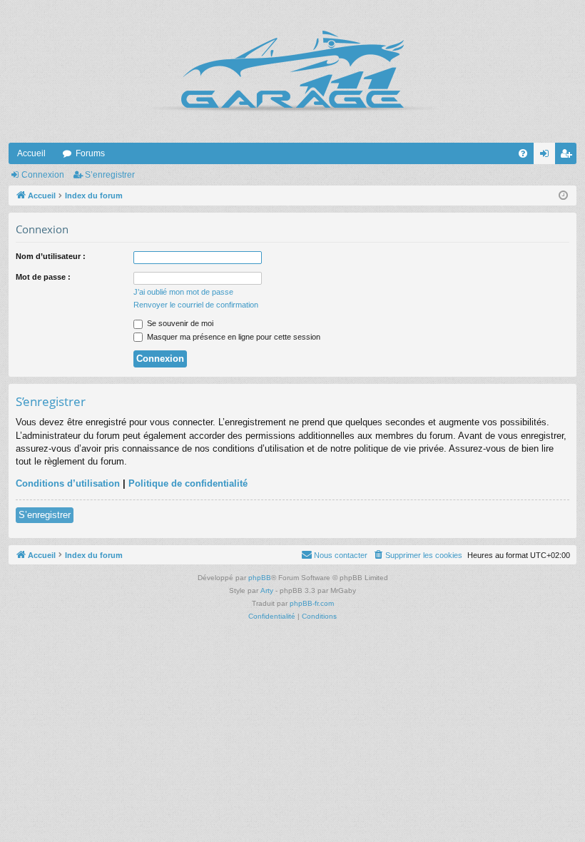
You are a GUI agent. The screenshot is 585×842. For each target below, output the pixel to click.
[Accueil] (292, 71)
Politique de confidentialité (188, 483)
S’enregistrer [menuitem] (568, 156)
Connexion (42, 175)
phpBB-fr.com (312, 603)
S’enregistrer (110, 175)
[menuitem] (523, 153)
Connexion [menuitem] (547, 156)
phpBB (259, 578)
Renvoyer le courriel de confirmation (195, 304)
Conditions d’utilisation (68, 483)
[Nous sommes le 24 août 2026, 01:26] (563, 196)
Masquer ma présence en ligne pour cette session (232, 337)
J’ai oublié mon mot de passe (183, 292)
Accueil (31, 153)
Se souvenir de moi (179, 323)
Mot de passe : (43, 277)
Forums (90, 153)
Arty (266, 590)
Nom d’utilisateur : (51, 256)
